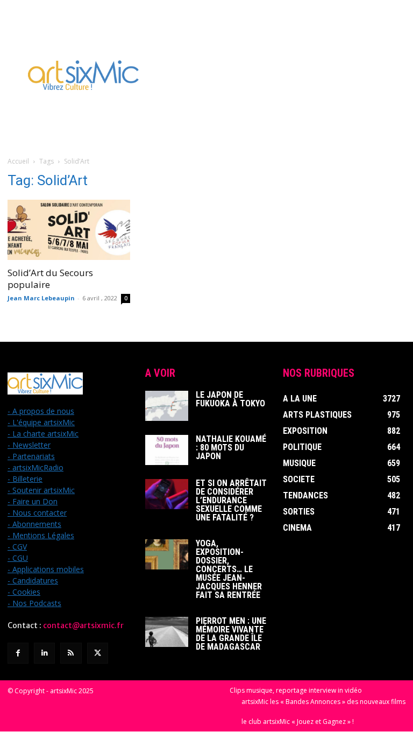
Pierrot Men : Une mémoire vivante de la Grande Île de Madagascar (231, 634)
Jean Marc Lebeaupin (41, 298)
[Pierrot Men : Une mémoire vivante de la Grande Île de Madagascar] (166, 632)
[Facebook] (18, 653)
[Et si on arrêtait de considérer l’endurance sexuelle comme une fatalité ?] (166, 494)
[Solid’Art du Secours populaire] (69, 230)
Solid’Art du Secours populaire (50, 278)
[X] (97, 653)
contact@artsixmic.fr (83, 625)
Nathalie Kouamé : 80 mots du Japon (231, 447)
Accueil (18, 161)
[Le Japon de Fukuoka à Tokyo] (166, 406)
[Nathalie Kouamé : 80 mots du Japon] (166, 450)
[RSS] (70, 653)
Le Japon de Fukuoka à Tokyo (230, 399)
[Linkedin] (44, 653)
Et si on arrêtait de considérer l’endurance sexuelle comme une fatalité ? (231, 500)
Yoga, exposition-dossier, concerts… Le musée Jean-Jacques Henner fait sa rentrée (229, 569)
